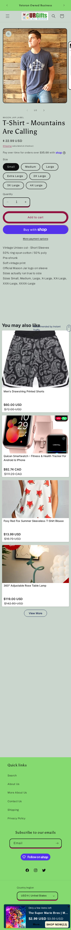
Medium (30, 166)
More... (38, 924)
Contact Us (15, 801)
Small (11, 166)
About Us (14, 784)
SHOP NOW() (57, 924)
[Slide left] (27, 110)
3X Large (13, 185)
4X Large (36, 185)
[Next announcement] (64, 5)
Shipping (7, 146)
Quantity (8, 194)
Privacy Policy (16, 818)
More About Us (17, 792)
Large (50, 166)
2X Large (40, 176)
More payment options (35, 238)
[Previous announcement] (7, 5)
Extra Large (15, 176)
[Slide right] (44, 110)
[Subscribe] (57, 843)
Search (12, 775)
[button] (7, 16)
